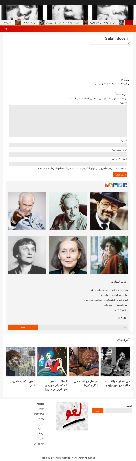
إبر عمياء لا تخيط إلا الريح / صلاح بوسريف (112, 82)
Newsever (77, 458)
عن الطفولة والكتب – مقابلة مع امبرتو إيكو (69, 23)
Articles (40, 404)
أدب (42, 423)
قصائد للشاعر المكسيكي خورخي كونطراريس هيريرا (105, 300)
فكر (42, 438)
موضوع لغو (39, 443)
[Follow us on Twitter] (120, 185)
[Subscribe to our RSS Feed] (110, 185)
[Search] (6, 28)
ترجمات (40, 433)
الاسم (124, 140)
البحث (129, 406)
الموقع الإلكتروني (119, 159)
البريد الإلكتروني (119, 150)
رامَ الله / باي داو (35, 23)
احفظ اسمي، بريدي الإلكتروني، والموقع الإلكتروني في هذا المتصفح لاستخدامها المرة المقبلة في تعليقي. (80, 168)
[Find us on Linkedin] (115, 185)
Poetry (41, 418)
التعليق (123, 102)
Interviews (39, 414)
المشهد (41, 428)
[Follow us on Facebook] (125, 185)
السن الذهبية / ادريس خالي (116, 305)
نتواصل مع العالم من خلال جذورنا (109, 23)
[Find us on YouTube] (106, 185)
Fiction (41, 409)
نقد (42, 448)
